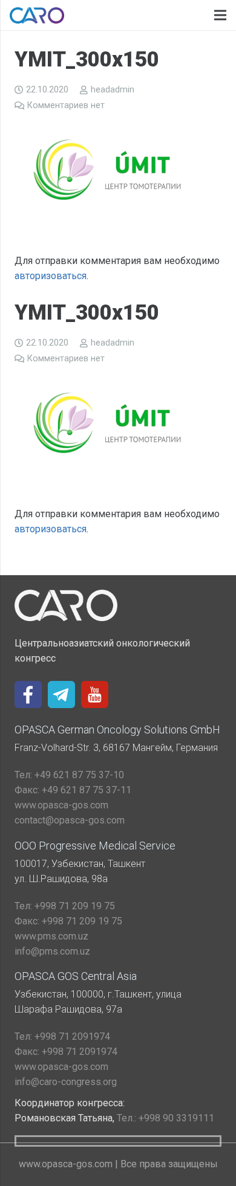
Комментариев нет (66, 105)
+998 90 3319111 (165, 1118)
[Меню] (220, 15)
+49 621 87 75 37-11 (73, 790)
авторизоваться (51, 276)
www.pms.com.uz (51, 936)
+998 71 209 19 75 (65, 906)
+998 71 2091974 (62, 1036)
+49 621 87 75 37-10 (69, 775)
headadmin (112, 90)
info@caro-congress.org (66, 1082)
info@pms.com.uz (52, 951)
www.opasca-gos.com (61, 805)
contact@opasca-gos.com (70, 820)
